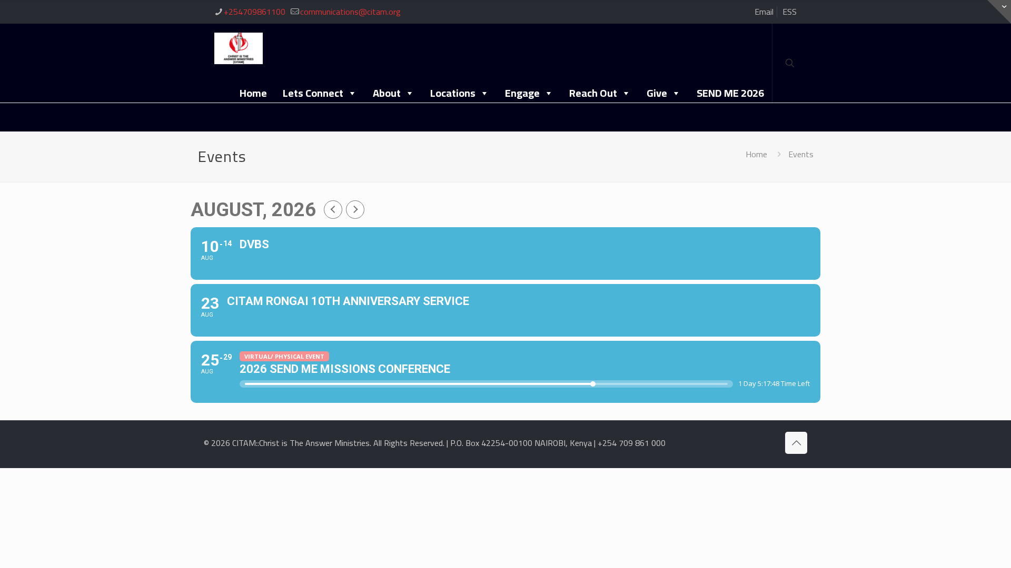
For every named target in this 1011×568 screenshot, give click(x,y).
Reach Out (593, 93)
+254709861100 (254, 11)
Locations (452, 93)
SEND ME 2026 (730, 93)
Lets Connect (313, 93)
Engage (522, 93)
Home (253, 93)
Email (764, 11)
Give (657, 93)
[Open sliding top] (999, 12)
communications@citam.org (350, 11)
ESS (789, 11)
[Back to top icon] (796, 443)
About (387, 93)
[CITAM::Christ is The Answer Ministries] (238, 47)
